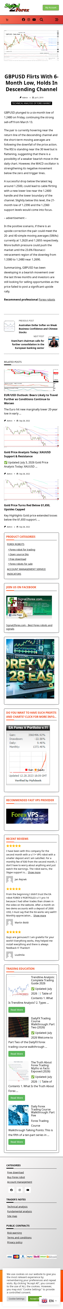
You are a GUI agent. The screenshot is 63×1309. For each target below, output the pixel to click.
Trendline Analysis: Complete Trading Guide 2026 (43, 980)
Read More (17, 1009)
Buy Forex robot (16, 1177)
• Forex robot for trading (21, 549)
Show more (34, 872)
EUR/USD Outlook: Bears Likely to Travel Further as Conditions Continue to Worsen (31, 399)
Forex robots (47, 299)
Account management (19, 1182)
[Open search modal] (41, 20)
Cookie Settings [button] (16, 1298)
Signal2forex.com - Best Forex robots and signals (29, 627)
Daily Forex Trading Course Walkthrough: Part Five (43, 1110)
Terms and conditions (19, 1237)
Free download (15, 1172)
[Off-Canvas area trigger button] (57, 20)
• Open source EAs (18, 554)
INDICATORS (14, 573)
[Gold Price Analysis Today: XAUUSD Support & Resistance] (31, 437)
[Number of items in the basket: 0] (7, 20)
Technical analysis (17, 1206)
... (20, 413)
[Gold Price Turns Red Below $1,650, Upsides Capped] (31, 490)
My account (50, 7)
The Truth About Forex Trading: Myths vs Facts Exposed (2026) (41, 1066)
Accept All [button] (35, 1298)
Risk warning (14, 1232)
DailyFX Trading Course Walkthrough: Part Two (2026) (43, 1022)
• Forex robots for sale (20, 563)
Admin (25, 97)
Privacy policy (14, 1242)
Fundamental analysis (19, 1211)
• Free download (17, 559)
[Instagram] (28, 19)
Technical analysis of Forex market (31, 103)
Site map (12, 1216)
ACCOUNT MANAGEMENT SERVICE (26, 569)
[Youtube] (34, 19)
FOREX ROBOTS (15, 544)
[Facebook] (23, 19)
